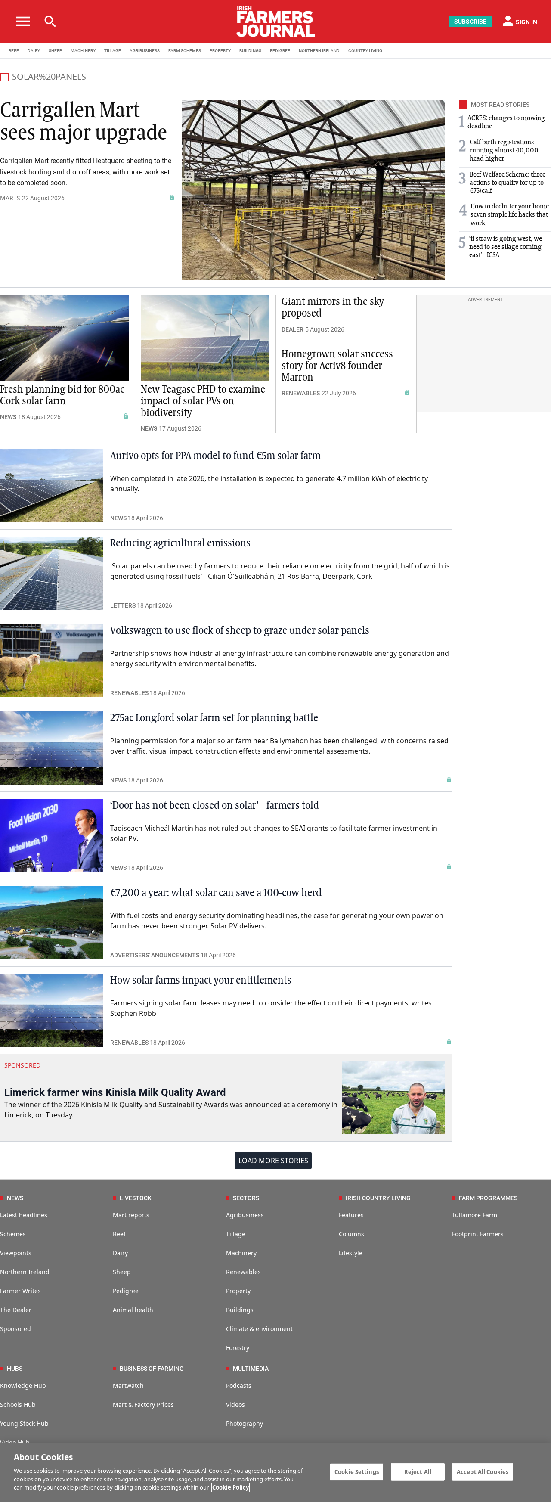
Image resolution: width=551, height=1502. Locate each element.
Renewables (243, 1272)
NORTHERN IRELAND (319, 50)
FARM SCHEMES (184, 50)
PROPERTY (220, 50)
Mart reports (131, 1215)
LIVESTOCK (136, 1198)
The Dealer (15, 1310)
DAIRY (34, 50)
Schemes (13, 1234)
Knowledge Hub (23, 1385)
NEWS (8, 416)
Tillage (235, 1234)
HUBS (14, 1368)
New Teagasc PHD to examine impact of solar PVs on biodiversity (203, 401)
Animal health (133, 1310)
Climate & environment (259, 1329)
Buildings (240, 1310)
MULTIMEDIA (251, 1368)
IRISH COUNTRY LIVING (378, 1198)
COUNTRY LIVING (365, 50)
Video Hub (15, 1442)
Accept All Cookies (482, 1471)
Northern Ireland (25, 1272)
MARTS (10, 198)
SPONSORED (22, 1065)
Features (351, 1215)
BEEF (14, 50)
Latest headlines (23, 1215)
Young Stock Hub (24, 1423)
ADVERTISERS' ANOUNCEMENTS (154, 955)
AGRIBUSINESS (145, 50)
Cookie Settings (356, 1471)
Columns (351, 1234)
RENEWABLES (301, 393)
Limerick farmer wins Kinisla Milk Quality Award (115, 1092)
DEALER (292, 329)
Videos (235, 1404)
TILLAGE (112, 50)
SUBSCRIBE (470, 21)
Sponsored (15, 1329)
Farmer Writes (20, 1291)
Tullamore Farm (474, 1215)
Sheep (122, 1272)
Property (238, 1291)
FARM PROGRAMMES (488, 1198)
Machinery (241, 1253)
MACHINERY (83, 50)
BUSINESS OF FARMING (152, 1368)
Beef (119, 1234)
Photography (244, 1423)
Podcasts (238, 1385)
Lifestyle (350, 1253)
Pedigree (126, 1291)
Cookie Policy (230, 1487)
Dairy (120, 1253)
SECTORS (246, 1198)
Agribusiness (245, 1215)
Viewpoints (15, 1253)
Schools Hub (18, 1404)
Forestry (237, 1348)
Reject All (417, 1471)
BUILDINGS (250, 50)
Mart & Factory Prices (143, 1404)
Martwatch (128, 1385)
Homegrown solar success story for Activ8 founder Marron (337, 366)
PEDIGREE (280, 50)
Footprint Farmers (478, 1234)
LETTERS (123, 605)
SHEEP (55, 50)
